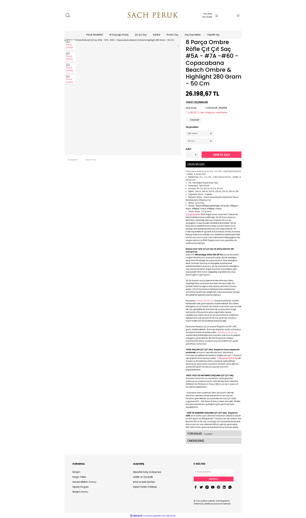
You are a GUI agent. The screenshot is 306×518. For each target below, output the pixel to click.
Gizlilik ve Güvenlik (143, 477)
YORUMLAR (199, 434)
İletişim (76, 472)
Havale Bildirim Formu (84, 481)
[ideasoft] (136, 515)
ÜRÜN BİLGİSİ (195, 164)
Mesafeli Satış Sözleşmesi (147, 472)
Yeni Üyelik (207, 16)
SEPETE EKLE (221, 155)
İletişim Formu (80, 491)
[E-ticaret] (152, 515)
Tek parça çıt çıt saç (227, 332)
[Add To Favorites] (178, 43)
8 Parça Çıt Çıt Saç (205, 300)
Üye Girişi (207, 13)
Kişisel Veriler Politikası (145, 486)
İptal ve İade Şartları (144, 481)
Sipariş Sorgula (80, 486)
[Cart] (231, 15)
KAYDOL (213, 479)
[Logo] (153, 15)
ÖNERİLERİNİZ (195, 441)
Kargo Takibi (79, 477)
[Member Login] (216, 15)
